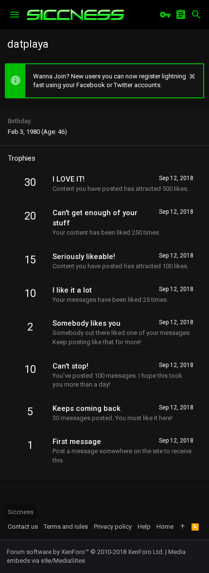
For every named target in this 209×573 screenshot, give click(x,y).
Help (144, 526)
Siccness (21, 512)
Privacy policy (113, 526)
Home (165, 526)
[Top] (182, 526)
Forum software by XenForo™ (85, 551)
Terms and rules (66, 526)
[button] (14, 14)
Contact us (23, 526)
